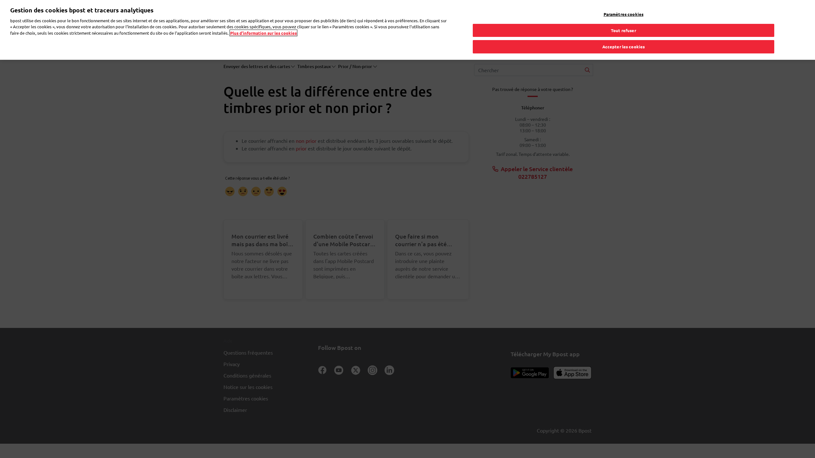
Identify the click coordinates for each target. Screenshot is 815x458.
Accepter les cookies (623, 46)
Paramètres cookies (623, 14)
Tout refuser (623, 30)
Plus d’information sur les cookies (263, 33)
